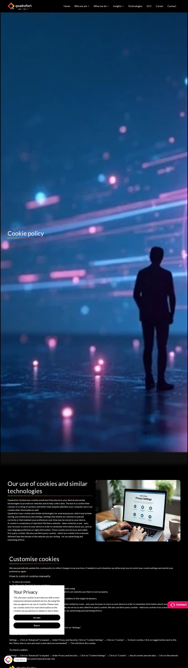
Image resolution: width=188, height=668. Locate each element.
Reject (37, 625)
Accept (36, 617)
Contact (171, 6)
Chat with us (20, 660)
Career (159, 6)
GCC (149, 6)
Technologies (135, 6)
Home (67, 6)
